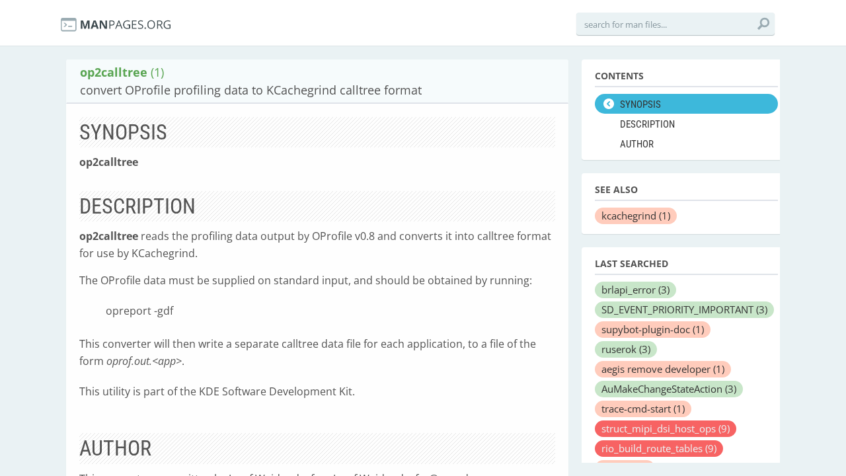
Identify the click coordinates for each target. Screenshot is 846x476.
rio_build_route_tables (658, 448)
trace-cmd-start (643, 408)
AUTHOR (637, 144)
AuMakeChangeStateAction (668, 388)
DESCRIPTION (647, 124)
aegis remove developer (662, 369)
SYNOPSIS (640, 104)
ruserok (625, 349)
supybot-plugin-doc (652, 329)
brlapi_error (635, 289)
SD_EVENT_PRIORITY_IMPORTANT (684, 309)
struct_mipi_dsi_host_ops (665, 428)
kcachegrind (635, 215)
